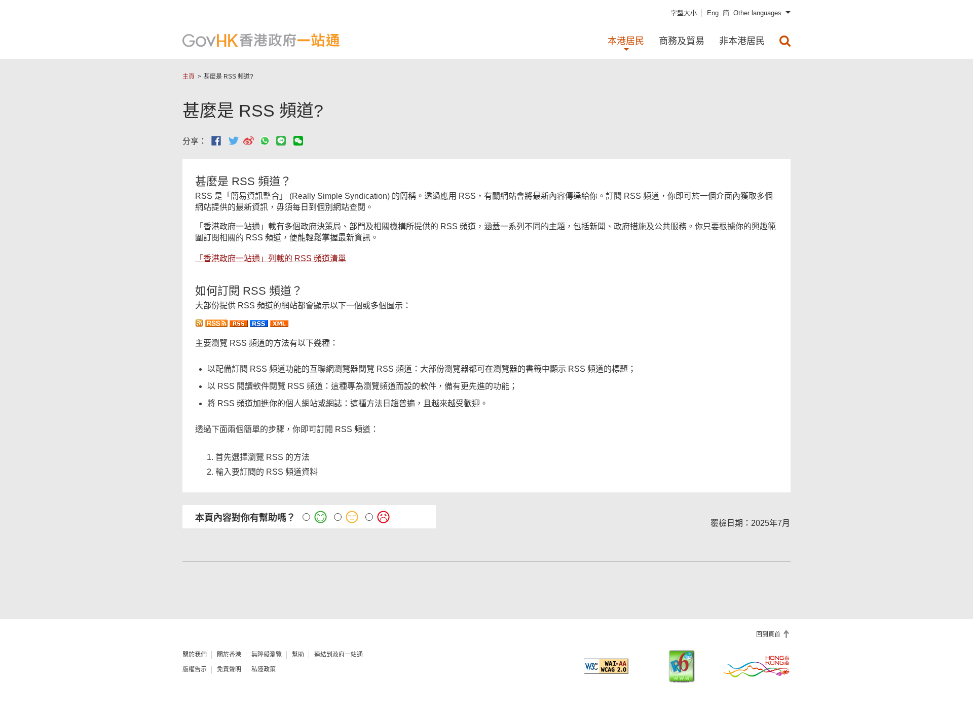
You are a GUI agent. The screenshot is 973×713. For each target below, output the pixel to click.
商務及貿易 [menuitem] (681, 41)
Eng (713, 13)
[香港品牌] (757, 666)
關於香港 (229, 654)
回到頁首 (769, 634)
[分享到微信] (298, 141)
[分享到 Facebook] (216, 141)
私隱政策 (263, 669)
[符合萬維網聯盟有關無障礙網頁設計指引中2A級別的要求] (606, 666)
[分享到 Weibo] (248, 140)
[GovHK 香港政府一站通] (261, 40)
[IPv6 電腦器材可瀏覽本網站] (682, 666)
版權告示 (194, 669)
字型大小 (683, 13)
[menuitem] (785, 41)
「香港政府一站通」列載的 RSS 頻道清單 (270, 258)
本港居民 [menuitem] (626, 41)
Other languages (757, 13)
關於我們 (194, 654)
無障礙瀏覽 (266, 654)
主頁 (188, 76)
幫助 (298, 654)
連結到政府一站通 (338, 654)
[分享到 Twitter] (234, 140)
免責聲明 (229, 669)
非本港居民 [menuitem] (742, 41)
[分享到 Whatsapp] (265, 141)
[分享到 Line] (281, 141)
